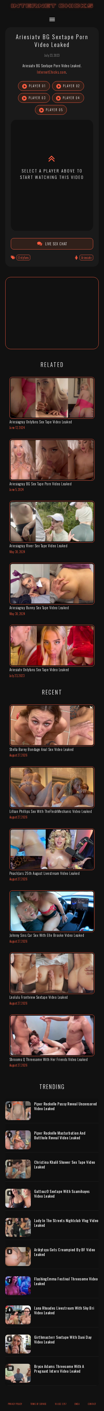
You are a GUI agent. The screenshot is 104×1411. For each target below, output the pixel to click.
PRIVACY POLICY (15, 1403)
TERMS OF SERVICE (39, 1403)
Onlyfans (23, 257)
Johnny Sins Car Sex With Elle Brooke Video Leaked (46, 935)
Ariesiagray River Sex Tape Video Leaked (38, 545)
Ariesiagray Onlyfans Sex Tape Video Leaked (40, 421)
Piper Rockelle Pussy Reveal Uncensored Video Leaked (65, 1106)
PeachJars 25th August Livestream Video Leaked (44, 873)
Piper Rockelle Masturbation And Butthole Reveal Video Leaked (60, 1135)
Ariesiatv (86, 257)
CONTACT (92, 1403)
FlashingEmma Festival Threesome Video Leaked (66, 1281)
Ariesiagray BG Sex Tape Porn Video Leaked (40, 483)
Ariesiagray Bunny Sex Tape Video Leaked (39, 607)
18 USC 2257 (61, 1403)
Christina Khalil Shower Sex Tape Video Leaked (64, 1164)
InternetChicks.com (51, 72)
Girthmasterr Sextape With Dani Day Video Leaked (63, 1339)
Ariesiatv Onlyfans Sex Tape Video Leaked (39, 669)
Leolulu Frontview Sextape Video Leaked (38, 997)
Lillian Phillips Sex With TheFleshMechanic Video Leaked (50, 811)
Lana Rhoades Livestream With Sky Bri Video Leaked (64, 1310)
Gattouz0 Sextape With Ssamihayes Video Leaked (62, 1193)
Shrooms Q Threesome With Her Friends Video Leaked (48, 1059)
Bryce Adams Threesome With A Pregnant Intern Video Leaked (59, 1368)
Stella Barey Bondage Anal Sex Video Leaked (41, 749)
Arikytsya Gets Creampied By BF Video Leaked (64, 1252)
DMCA (77, 1403)
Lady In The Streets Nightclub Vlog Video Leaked (66, 1223)
